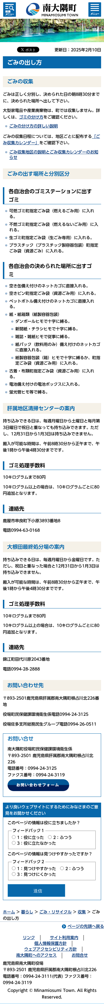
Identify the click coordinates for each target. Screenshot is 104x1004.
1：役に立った (30, 838)
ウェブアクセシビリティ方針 (50, 949)
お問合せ (80, 955)
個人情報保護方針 (50, 943)
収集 (82, 912)
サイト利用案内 (64, 938)
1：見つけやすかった (36, 869)
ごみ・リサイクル (55, 912)
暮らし (27, 912)
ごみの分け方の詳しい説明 (33, 126)
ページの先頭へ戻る (86, 926)
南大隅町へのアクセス (36, 955)
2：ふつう (62, 838)
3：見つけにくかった (36, 874)
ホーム (9, 912)
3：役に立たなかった (36, 843)
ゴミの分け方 (31, 117)
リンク (29, 938)
